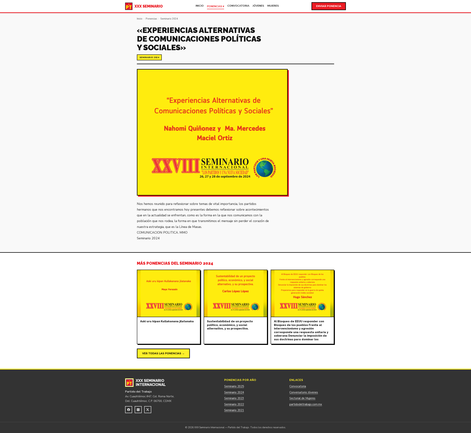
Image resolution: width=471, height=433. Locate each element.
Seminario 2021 (234, 410)
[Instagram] (138, 409)
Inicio (200, 6)
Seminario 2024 (169, 18)
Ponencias (151, 18)
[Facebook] (128, 409)
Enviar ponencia (328, 6)
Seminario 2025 (234, 386)
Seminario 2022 (234, 404)
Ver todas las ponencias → (163, 353)
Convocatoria (238, 6)
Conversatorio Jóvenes (303, 392)
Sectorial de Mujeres (302, 398)
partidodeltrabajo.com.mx (305, 404)
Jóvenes (258, 6)
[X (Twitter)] (147, 409)
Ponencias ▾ (215, 6)
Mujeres (273, 6)
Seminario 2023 (234, 398)
